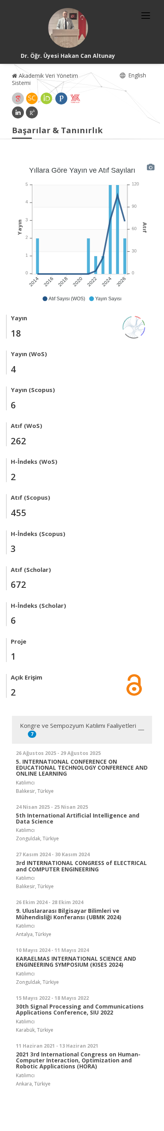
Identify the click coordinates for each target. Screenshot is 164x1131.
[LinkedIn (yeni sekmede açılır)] (18, 112)
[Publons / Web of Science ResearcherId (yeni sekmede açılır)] (61, 98)
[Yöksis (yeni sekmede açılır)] (75, 98)
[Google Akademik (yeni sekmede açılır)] (18, 98)
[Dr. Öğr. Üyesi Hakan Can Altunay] (68, 28)
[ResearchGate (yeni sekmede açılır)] (32, 112)
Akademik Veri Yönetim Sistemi (45, 79)
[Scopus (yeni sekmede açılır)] (32, 98)
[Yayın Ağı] (134, 326)
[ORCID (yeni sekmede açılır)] (46, 98)
